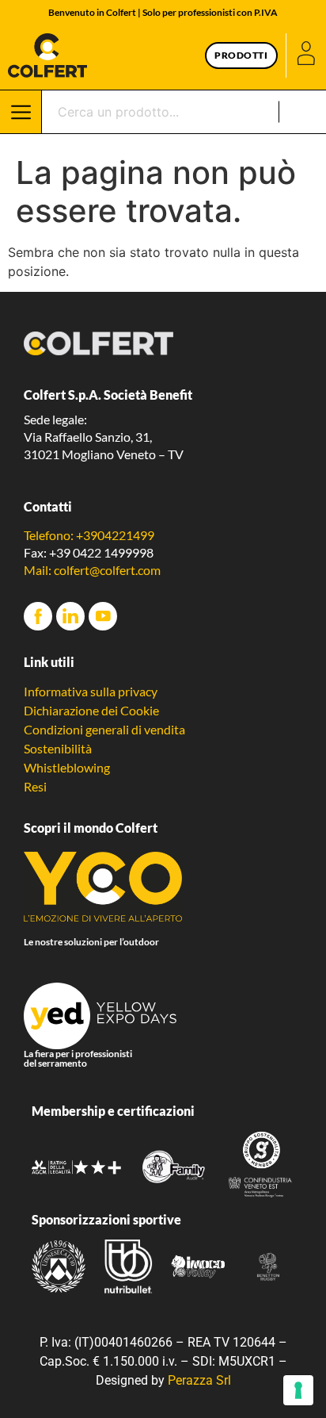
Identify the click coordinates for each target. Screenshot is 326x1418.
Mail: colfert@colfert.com (92, 569)
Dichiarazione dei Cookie (91, 710)
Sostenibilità (58, 748)
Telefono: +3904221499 (89, 534)
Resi (35, 786)
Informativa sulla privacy (90, 691)
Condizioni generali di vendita (104, 729)
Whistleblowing (67, 767)
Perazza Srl (199, 1380)
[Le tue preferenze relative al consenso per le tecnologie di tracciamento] (298, 1390)
